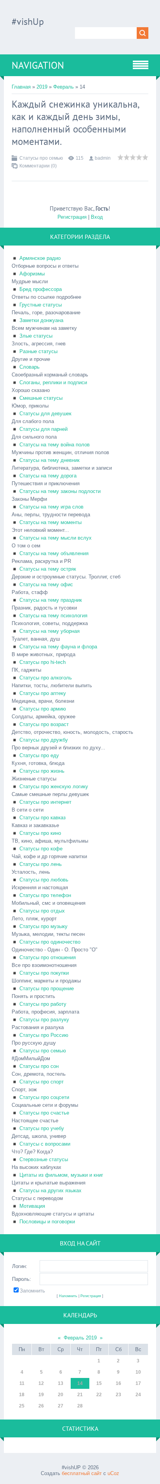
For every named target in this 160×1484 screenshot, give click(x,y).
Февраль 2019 (80, 1338)
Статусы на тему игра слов (51, 507)
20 (60, 1394)
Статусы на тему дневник (49, 460)
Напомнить (68, 1296)
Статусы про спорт (41, 1082)
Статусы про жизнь (41, 771)
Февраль (63, 87)
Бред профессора (40, 289)
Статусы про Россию (43, 1035)
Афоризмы (32, 274)
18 (21, 1394)
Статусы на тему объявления (54, 553)
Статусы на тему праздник (50, 600)
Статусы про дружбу (43, 740)
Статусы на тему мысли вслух (55, 538)
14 (80, 1383)
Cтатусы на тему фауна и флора (58, 647)
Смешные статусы (41, 398)
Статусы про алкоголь (45, 678)
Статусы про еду (39, 755)
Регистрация (72, 217)
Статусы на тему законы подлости (60, 491)
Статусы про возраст (44, 724)
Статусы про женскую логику (53, 786)
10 (138, 1372)
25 (21, 1406)
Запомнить (32, 1291)
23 (118, 1394)
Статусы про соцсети (44, 1097)
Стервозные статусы (43, 1159)
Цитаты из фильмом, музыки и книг (61, 1175)
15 (99, 1383)
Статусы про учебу (41, 1128)
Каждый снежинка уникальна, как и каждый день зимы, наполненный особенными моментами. (75, 123)
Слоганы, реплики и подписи (53, 382)
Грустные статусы (40, 305)
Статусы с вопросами (44, 1144)
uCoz (113, 1473)
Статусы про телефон (45, 895)
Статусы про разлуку (44, 1019)
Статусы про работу (42, 1004)
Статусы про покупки (44, 973)
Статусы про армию (42, 709)
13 (60, 1383)
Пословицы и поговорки (47, 1221)
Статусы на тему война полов (54, 445)
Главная (21, 87)
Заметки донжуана (41, 320)
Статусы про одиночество (49, 942)
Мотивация (32, 1206)
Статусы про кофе (41, 849)
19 (41, 1394)
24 (138, 1394)
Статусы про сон (39, 1066)
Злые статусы (35, 336)
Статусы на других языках (50, 1190)
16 (118, 1383)
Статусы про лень (40, 864)
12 (41, 1383)
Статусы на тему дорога (48, 476)
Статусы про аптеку (42, 693)
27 (60, 1406)
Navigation (38, 65)
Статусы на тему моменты (50, 522)
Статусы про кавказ (42, 817)
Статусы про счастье (44, 1113)
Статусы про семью (41, 158)
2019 (42, 87)
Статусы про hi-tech (42, 662)
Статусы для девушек (45, 413)
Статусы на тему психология (53, 615)
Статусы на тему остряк (47, 569)
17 (138, 1383)
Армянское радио (40, 258)
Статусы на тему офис (46, 584)
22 (99, 1394)
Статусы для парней (43, 429)
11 (21, 1383)
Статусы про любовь (43, 880)
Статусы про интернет (45, 802)
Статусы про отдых (42, 911)
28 (80, 1406)
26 (41, 1406)
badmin (103, 158)
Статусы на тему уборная (49, 631)
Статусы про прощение (46, 988)
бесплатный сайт (82, 1473)
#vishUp (28, 22)
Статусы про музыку (43, 926)
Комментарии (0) (38, 166)
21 (80, 1394)
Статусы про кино (40, 833)
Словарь (29, 367)
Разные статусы (38, 351)
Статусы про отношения (47, 957)
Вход (97, 217)
